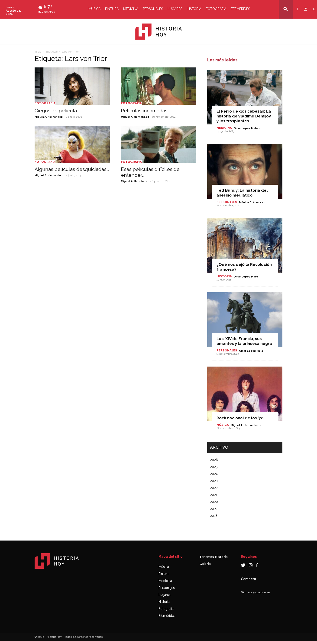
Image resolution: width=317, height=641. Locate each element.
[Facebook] (297, 6)
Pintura (112, 9)
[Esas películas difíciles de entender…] (158, 144)
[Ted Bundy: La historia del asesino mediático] (244, 171)
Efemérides (240, 9)
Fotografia (216, 9)
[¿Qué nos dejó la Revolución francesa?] (244, 245)
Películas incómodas (144, 111)
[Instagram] (305, 6)
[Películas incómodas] (158, 86)
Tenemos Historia (214, 556)
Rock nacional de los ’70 (240, 418)
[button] (285, 9)
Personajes (153, 9)
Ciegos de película (56, 111)
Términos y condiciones (255, 592)
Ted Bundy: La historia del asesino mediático (242, 192)
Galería (205, 563)
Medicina (130, 9)
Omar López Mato (246, 128)
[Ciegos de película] (72, 86)
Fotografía (166, 609)
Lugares (175, 9)
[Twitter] (313, 6)
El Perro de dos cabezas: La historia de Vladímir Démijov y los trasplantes (244, 116)
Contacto (248, 579)
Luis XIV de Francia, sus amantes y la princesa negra (244, 341)
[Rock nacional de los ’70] (244, 394)
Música (94, 9)
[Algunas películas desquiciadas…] (72, 144)
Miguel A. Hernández (49, 116)
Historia (194, 9)
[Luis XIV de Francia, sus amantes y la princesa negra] (244, 319)
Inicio (38, 51)
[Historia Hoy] (158, 31)
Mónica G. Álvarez (251, 202)
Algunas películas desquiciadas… (72, 169)
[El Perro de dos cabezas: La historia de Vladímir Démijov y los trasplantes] (244, 97)
